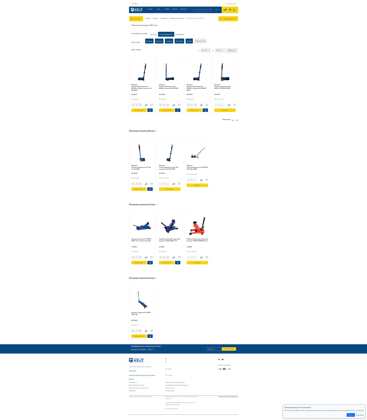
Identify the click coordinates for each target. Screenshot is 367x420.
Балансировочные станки (137, 385)
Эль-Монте (135, 3)
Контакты (183, 9)
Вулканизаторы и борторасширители (177, 385)
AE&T (158, 9)
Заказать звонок (230, 19)
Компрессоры (170, 390)
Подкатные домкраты (177, 18)
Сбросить (231, 50)
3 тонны (169, 41)
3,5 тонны (179, 41)
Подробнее (360, 415)
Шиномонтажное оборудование (138, 388)
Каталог (138, 19)
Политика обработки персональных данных (142, 375)
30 (237, 120)
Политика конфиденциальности (228, 396)
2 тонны (149, 41)
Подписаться (229, 349)
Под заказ (225, 110)
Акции (150, 9)
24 (233, 120)
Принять (351, 415)
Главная (148, 18)
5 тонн (189, 41)
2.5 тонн (159, 41)
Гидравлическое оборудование (175, 382)
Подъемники (133, 382)
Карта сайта (132, 370)
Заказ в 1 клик (139, 110)
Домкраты (163, 18)
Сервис (167, 9)
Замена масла (170, 388)
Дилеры (175, 9)
